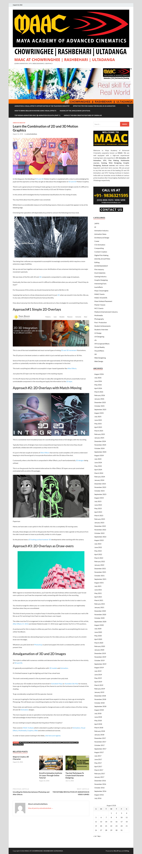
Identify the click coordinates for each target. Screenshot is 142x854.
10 (121, 817)
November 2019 (100, 657)
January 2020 (99, 650)
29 (111, 830)
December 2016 (100, 781)
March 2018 (98, 728)
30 (116, 830)
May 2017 (98, 763)
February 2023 (99, 519)
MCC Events (98, 308)
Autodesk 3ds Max (71, 684)
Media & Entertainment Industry (106, 312)
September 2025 (100, 409)
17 (121, 822)
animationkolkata (31, 134)
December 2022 (100, 526)
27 (101, 830)
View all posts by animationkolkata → (40, 808)
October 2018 (99, 703)
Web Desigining (100, 358)
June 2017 (98, 759)
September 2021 (100, 579)
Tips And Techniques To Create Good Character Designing (74, 775)
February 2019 (99, 689)
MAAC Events (99, 294)
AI (95, 227)
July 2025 (97, 416)
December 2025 (100, 402)
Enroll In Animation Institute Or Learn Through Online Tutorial (50, 775)
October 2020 (99, 618)
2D (58, 295)
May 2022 (98, 551)
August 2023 (99, 498)
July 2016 (97, 798)
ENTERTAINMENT (101, 266)
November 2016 (100, 784)
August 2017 (99, 752)
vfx (95, 340)
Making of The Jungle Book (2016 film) (75, 111)
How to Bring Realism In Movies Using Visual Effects (35, 111)
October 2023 (99, 491)
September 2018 (100, 706)
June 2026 (98, 381)
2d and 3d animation (37, 742)
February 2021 (99, 604)
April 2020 (98, 639)
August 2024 (99, 455)
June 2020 (98, 632)
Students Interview (101, 329)
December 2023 (100, 484)
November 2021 (100, 572)
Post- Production (100, 322)
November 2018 (100, 699)
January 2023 (99, 523)
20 (101, 826)
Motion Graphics (68, 742)
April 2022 (98, 554)
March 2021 (98, 600)
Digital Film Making (101, 255)
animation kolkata (54, 742)
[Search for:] (111, 124)
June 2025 (98, 420)
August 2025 (99, 413)
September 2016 (100, 791)
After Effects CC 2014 (20, 624)
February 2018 (99, 731)
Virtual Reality (99, 347)
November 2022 (100, 530)
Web (36, 730)
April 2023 (98, 512)
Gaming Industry (100, 276)
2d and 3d (25, 742)
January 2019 (99, 692)
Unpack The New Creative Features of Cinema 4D (83, 115)
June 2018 (98, 717)
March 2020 (98, 643)
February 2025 (99, 434)
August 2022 (99, 540)
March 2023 (98, 515)
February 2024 (99, 477)
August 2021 (99, 583)
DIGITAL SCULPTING (102, 259)
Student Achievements (102, 326)
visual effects (18, 744)
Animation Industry (19, 122)
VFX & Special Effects (101, 344)
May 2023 (98, 508)
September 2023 (100, 494)
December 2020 (100, 611)
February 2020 (99, 646)
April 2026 (98, 388)
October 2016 (99, 788)
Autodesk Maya (57, 684)
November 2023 (100, 487)
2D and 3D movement (69, 350)
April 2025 (98, 427)
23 (116, 826)
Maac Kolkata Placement (103, 301)
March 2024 (98, 473)
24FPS (96, 223)
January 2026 (99, 399)
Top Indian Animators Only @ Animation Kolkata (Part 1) (37, 115)
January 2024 (99, 480)
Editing (96, 262)
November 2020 (100, 614)
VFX (77, 742)
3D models (53, 668)
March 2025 (98, 431)
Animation (64, 668)
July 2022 (97, 544)
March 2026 (98, 392)
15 (111, 822)
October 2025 (99, 406)
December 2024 (100, 441)
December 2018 (100, 696)
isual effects (98, 287)
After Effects (71, 368)
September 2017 (100, 749)
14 (106, 822)
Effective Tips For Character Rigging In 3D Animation (94, 106)
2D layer (69, 381)
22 (111, 826)
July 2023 (97, 501)
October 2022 (99, 533)
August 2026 (99, 374)
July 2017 (97, 756)
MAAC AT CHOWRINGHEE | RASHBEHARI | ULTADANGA (64, 59)
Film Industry (99, 269)
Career (96, 241)
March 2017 (98, 770)
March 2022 (98, 558)
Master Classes (99, 305)
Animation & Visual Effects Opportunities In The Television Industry (42, 106)
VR (95, 354)
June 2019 (98, 675)
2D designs (80, 460)
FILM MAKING (99, 273)
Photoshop (38, 645)
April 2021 (98, 597)
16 (116, 822)
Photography (99, 319)
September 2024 (100, 452)
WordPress (117, 851)
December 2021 (100, 568)
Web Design (98, 361)
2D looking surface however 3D (40, 539)
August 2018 (99, 710)
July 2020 (97, 629)
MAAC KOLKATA (100, 298)
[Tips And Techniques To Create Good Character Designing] (77, 764)
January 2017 (99, 777)
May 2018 (98, 720)
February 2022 (99, 561)
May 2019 (98, 678)
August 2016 (99, 795)
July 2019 (97, 671)
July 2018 (97, 713)
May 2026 (98, 385)
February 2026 (99, 395)
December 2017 (100, 738)
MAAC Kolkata (28, 728)
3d (46, 742)
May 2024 (98, 466)
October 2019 (99, 660)
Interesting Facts (100, 284)
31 (121, 830)
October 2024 (99, 448)
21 (106, 826)
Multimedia (22, 730)
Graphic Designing (101, 280)
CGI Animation (99, 245)
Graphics (30, 730)
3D (40, 277)
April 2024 (98, 470)
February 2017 (99, 773)
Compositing (99, 248)
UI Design (97, 333)
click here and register (53, 736)
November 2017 (100, 742)
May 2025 (98, 424)
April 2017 (98, 766)
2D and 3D (40, 179)
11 (127, 817)
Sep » (99, 836)
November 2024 (100, 445)
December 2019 (100, 653)
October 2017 (99, 745)
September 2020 (100, 621)
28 (106, 830)
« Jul (94, 836)
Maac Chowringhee (101, 291)
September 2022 (100, 537)
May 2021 (98, 593)
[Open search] (128, 106)
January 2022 (99, 565)
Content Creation (100, 252)
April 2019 (98, 682)
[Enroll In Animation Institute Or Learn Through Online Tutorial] (51, 764)
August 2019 (99, 667)
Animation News (100, 234)
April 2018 (98, 724)
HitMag (126, 851)
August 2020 (99, 625)
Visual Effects (99, 351)
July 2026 (97, 378)
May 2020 (98, 636)
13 (101, 822)
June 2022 (98, 547)
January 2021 (99, 607)
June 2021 (98, 590)
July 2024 (97, 459)
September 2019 (100, 664)
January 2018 (99, 735)
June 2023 (98, 505)
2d (20, 742)
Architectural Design (101, 238)
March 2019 (98, 685)
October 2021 (99, 576)
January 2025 (99, 438)
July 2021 (97, 586)
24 (121, 826)
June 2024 (98, 462)
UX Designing (99, 337)
